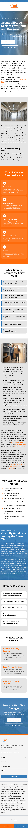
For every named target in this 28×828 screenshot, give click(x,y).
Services (9, 18)
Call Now (7, 826)
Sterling (11, 552)
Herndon (23, 464)
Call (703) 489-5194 (10, 48)
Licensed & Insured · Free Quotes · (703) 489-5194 (14, 1)
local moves (15, 793)
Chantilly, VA (9, 786)
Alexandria (9, 802)
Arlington (14, 802)
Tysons (8, 804)
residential (10, 789)
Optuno (15, 820)
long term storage (20, 444)
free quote (11, 468)
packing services (19, 446)
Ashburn (22, 550)
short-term (13, 798)
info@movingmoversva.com (11, 750)
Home (3, 18)
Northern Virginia (15, 466)
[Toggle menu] (25, 6)
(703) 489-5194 (9, 192)
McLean (3, 804)
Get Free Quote (8, 42)
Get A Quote (14, 776)
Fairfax (18, 464)
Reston (3, 552)
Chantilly (12, 464)
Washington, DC (14, 788)
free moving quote (18, 809)
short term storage (17, 442)
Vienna (13, 804)
